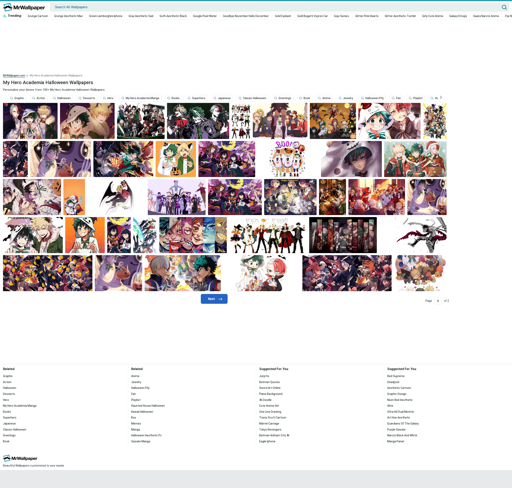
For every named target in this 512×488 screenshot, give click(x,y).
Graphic (19, 98)
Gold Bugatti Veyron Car (312, 16)
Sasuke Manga (140, 441)
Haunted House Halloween (148, 405)
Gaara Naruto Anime (486, 16)
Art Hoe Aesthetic (398, 417)
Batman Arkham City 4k (274, 435)
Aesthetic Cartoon (399, 387)
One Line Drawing (270, 411)
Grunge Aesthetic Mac (68, 16)
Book (307, 98)
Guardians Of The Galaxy (403, 423)
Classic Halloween (254, 98)
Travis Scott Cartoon (272, 417)
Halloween (64, 98)
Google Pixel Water (205, 16)
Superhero (198, 98)
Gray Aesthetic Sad (141, 16)
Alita (390, 405)
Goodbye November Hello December (246, 16)
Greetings (285, 98)
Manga (135, 429)
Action (41, 98)
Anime (326, 98)
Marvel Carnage (269, 423)
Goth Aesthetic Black (173, 16)
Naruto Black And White (402, 435)
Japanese (224, 98)
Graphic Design (396, 393)
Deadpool (393, 382)
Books (176, 98)
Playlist (418, 98)
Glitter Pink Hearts (367, 16)
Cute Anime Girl (269, 405)
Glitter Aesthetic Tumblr (400, 16)
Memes (136, 423)
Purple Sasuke (396, 429)
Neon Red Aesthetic (400, 399)
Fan (398, 98)
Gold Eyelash (283, 16)
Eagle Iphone (267, 441)
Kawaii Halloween (142, 411)
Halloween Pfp (374, 98)
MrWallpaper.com (14, 75)
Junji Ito (264, 376)
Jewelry (348, 98)
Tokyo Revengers (270, 429)
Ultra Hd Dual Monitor (400, 411)
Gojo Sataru (341, 16)
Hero (110, 98)
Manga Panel (395, 441)
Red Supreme (396, 376)
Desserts (89, 98)
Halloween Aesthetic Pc (146, 435)
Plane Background (270, 393)
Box (133, 417)
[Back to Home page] (25, 7)
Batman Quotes (269, 382)
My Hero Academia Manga (142, 98)
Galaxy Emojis (458, 16)
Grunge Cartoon (38, 16)
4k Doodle (265, 399)
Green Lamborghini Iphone (105, 16)
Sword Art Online (270, 387)
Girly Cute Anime (432, 16)
